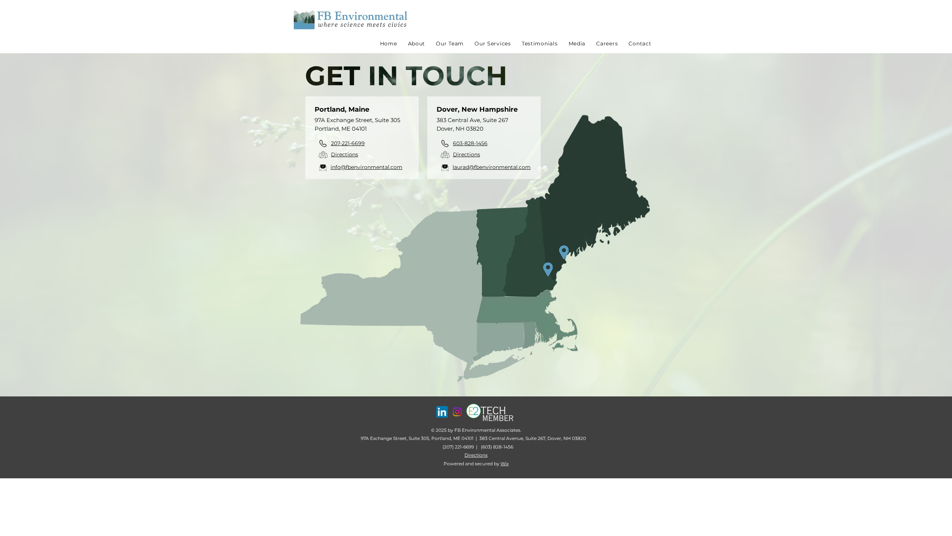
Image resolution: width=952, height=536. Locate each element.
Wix (505, 463)
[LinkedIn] (457, 412)
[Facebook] (442, 412)
